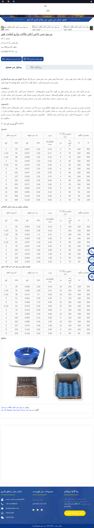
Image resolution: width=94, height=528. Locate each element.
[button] (91, 28)
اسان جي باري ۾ (38, 499)
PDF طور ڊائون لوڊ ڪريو (34, 59)
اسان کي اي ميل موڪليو (13, 59)
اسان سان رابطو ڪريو (39, 503)
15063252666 (10, 513)
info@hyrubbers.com (12, 508)
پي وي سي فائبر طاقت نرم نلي (12, 407)
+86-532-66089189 (11, 504)
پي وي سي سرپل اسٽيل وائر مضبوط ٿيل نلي (17, 410)
